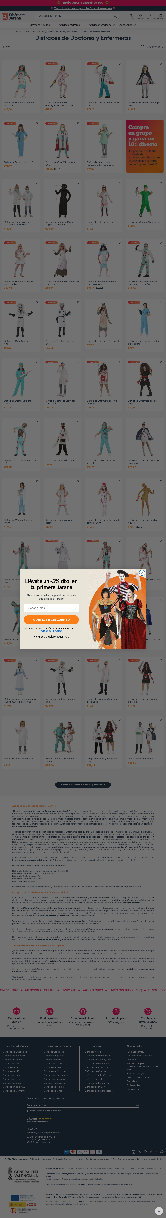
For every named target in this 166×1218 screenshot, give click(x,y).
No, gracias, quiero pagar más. (51, 636)
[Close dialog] (142, 573)
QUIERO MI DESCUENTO (51, 619)
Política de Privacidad (51, 630)
